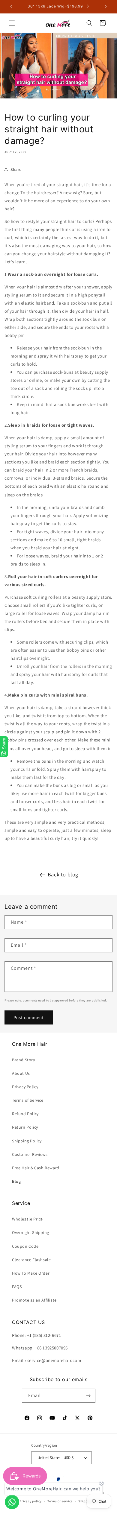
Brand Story (23, 1059)
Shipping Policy (27, 1141)
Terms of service (60, 1501)
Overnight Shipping (30, 1232)
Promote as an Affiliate (34, 1300)
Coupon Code (25, 1246)
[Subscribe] (88, 1396)
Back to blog (63, 874)
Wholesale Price (27, 1219)
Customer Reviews (30, 1154)
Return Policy (25, 1127)
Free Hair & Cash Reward (35, 1168)
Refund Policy (25, 1113)
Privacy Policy (25, 1086)
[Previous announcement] (11, 6)
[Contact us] (12, 1502)
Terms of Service (28, 1100)
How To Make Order (31, 1273)
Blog (16, 1181)
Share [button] (16, 169)
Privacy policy (31, 1501)
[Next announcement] (105, 6)
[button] (12, 23)
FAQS (17, 1286)
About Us (21, 1073)
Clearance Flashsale (31, 1259)
